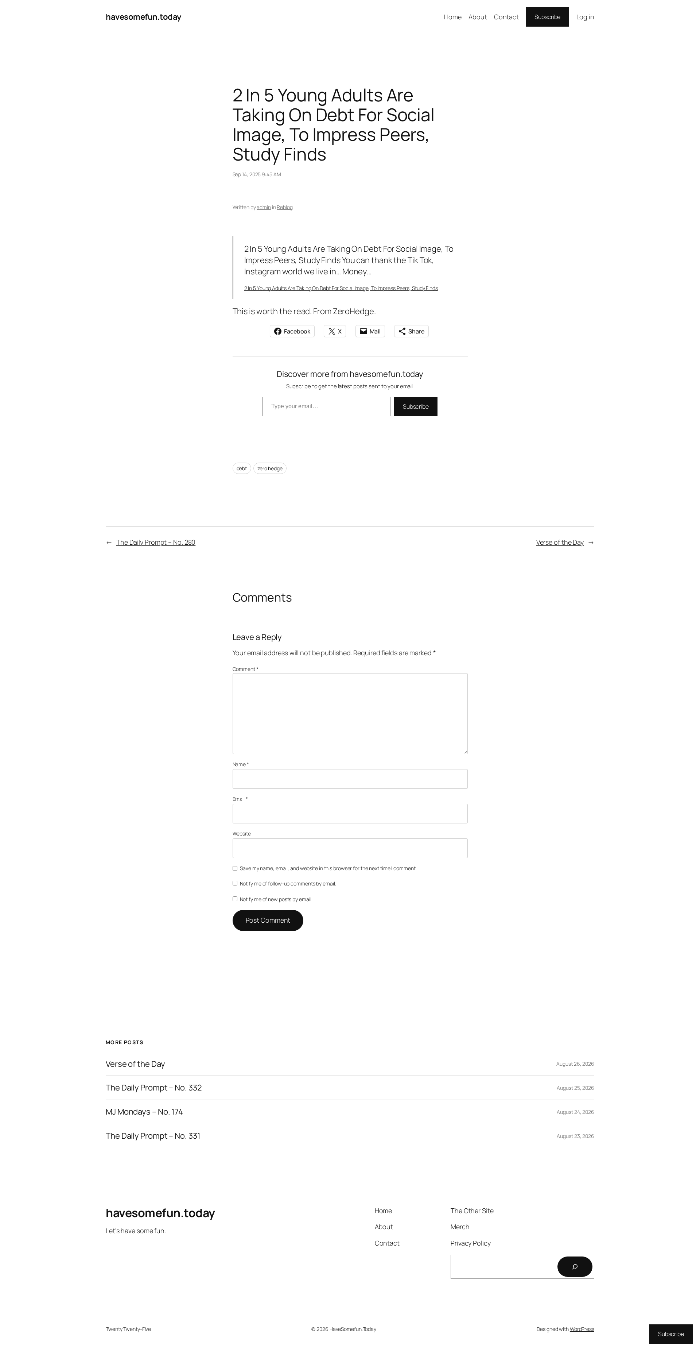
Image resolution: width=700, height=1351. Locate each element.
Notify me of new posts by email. (276, 899)
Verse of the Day (560, 542)
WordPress (582, 1328)
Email (240, 798)
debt (242, 468)
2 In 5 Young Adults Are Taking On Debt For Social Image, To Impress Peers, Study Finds (341, 288)
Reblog (284, 207)
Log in (585, 16)
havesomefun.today (143, 16)
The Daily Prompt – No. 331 (153, 1135)
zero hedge (270, 468)
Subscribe (547, 17)
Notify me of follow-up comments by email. (288, 883)
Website (242, 833)
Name (241, 764)
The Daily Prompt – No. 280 (155, 542)
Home (453, 16)
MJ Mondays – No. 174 (144, 1111)
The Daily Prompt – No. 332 (154, 1087)
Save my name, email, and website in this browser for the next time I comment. (328, 868)
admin (264, 207)
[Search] (574, 1267)
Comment (245, 668)
